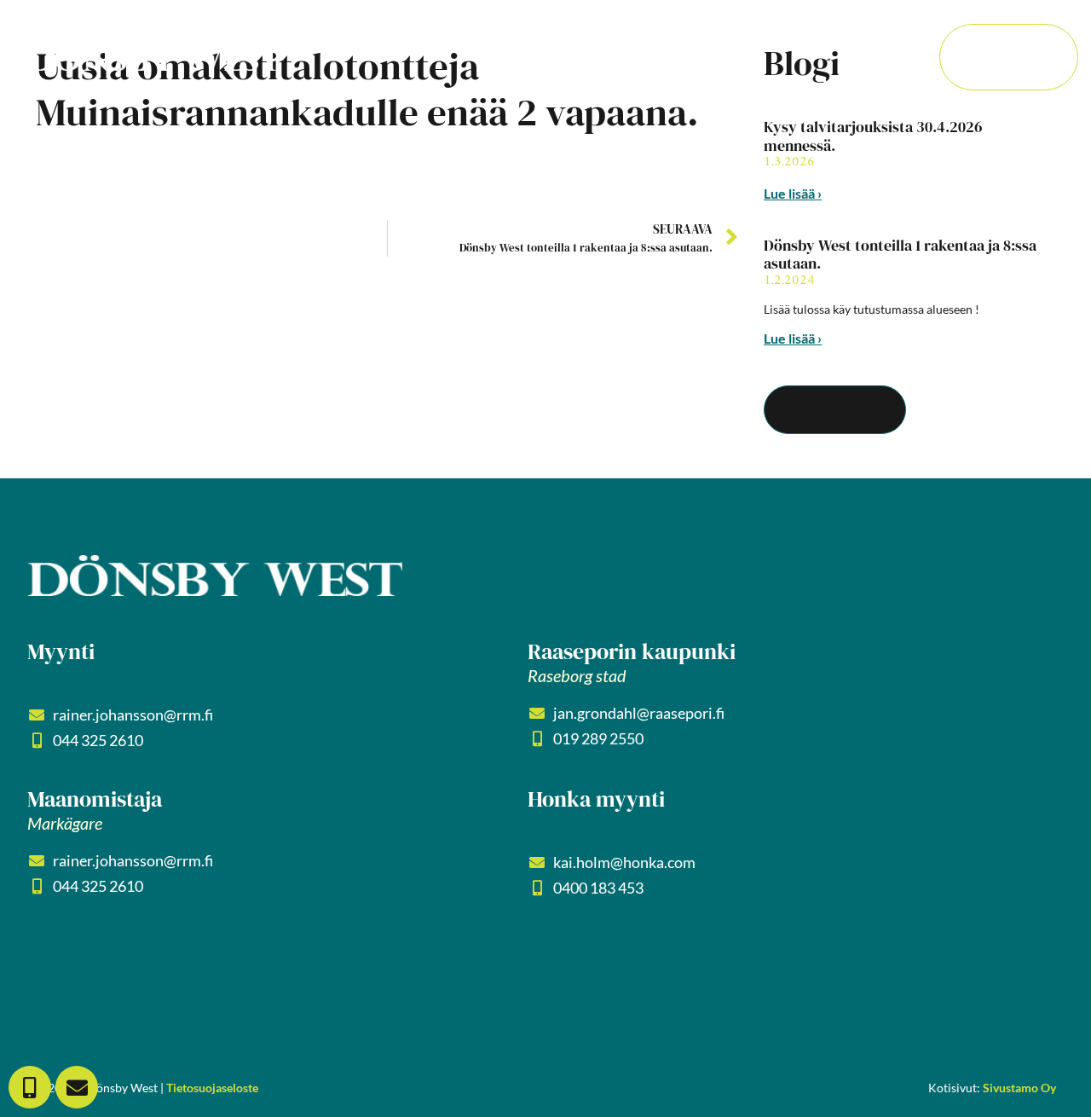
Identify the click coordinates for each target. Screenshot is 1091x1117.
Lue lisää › (793, 193)
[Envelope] (76, 1087)
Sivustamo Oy (1019, 1087)
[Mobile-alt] (30, 1087)
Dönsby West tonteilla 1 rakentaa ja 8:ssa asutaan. (900, 254)
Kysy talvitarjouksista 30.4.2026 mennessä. (873, 136)
